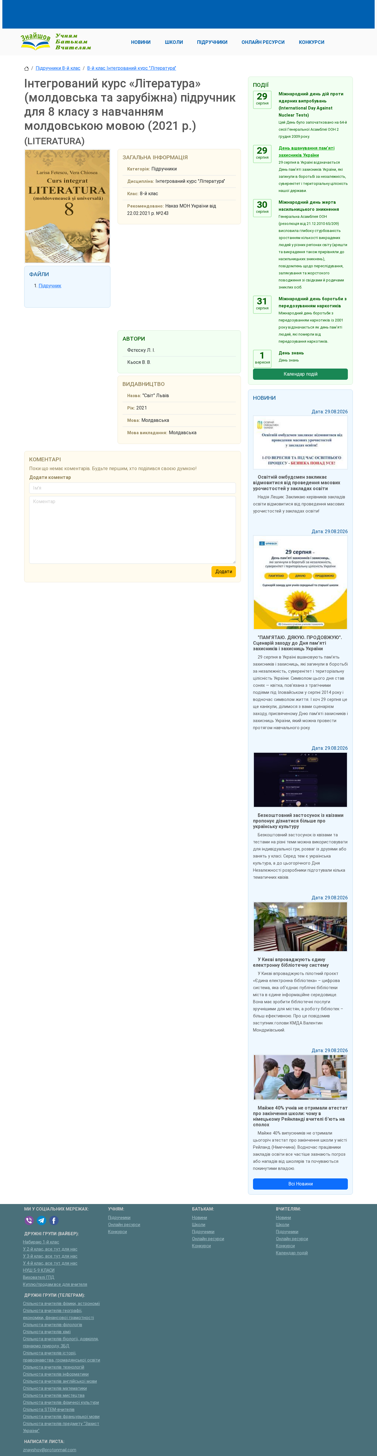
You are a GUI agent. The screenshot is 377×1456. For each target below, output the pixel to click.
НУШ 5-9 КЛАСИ (38, 1270)
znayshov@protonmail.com (49, 1449)
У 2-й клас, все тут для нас (50, 1249)
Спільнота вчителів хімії (47, 1331)
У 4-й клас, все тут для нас (50, 1263)
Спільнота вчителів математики (55, 1388)
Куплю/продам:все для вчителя (55, 1284)
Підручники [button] (212, 42)
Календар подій (301, 374)
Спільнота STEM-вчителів (49, 1409)
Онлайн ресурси (124, 1224)
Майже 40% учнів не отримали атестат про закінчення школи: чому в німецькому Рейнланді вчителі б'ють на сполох (300, 1116)
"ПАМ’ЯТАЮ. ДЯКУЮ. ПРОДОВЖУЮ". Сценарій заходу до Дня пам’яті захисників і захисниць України (297, 643)
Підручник (50, 285)
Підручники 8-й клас (58, 68)
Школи (198, 1224)
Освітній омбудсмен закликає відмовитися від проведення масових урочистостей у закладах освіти (296, 482)
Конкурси (117, 1231)
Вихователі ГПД (38, 1277)
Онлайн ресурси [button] (263, 42)
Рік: (131, 408)
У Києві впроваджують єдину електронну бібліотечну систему (291, 962)
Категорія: (138, 169)
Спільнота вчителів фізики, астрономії (61, 1303)
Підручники (119, 1217)
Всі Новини (300, 1184)
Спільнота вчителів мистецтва (54, 1395)
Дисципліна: (140, 181)
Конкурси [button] (311, 42)
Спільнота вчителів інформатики (56, 1374)
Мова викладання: (147, 432)
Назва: (134, 395)
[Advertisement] (131, 13)
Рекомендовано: (145, 206)
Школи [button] (174, 42)
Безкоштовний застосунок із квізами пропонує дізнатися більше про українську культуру (298, 820)
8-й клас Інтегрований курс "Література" (131, 68)
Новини (199, 1217)
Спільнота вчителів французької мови (61, 1416)
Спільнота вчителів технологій (53, 1367)
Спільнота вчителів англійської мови (60, 1381)
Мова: (133, 420)
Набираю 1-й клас (41, 1242)
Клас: (132, 193)
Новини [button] (141, 42)
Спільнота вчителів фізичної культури (61, 1402)
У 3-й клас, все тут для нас (50, 1256)
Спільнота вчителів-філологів (52, 1324)
